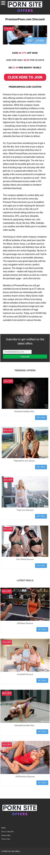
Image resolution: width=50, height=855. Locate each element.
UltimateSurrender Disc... (25, 725)
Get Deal (41, 417)
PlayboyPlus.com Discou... (25, 461)
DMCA (3, 828)
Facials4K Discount (25, 674)
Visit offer (35, 40)
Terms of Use (5, 839)
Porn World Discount (25, 559)
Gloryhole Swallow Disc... (25, 411)
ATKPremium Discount (25, 776)
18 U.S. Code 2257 (7, 831)
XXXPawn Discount (25, 623)
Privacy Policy (6, 835)
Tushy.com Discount (25, 510)
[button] (3, 3)
